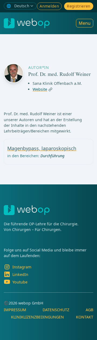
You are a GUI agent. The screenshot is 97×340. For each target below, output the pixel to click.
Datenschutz (56, 309)
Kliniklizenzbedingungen (37, 317)
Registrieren (78, 6)
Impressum (15, 309)
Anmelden (49, 6)
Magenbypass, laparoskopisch (41, 148)
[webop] (27, 23)
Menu (85, 23)
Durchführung (52, 155)
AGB (89, 309)
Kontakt (84, 317)
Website (40, 89)
